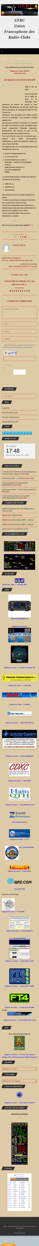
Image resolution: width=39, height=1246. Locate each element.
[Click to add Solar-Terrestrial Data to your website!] (19, 543)
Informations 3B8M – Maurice (22, 520)
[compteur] (17, 433)
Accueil (4, 58)
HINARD (5, 524)
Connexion (6, 408)
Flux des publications (10, 412)
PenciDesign (19, 1228)
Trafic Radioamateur (26, 63)
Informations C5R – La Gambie (13, 478)
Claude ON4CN (23, 71)
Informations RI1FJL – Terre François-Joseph (18, 489)
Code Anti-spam (8, 365)
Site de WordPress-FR (10, 422)
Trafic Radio (15, 63)
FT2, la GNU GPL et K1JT (19, 529)
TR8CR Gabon (17, 515)
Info (11, 58)
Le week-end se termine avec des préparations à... (19, 282)
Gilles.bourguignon (9, 509)
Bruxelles (11, 446)
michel (4, 529)
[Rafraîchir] (18, 352)
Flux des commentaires (10, 417)
